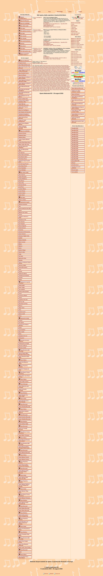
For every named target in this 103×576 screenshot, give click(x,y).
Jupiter (62, 76)
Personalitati (60, 11)
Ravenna (44, 83)
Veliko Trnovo (50, 89)
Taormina (45, 87)
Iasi (42, 76)
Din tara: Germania (56, 26)
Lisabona (57, 77)
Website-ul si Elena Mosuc (76, 46)
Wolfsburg (34, 90)
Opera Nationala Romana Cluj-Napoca (77, 97)
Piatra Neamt (40, 82)
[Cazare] (80, 74)
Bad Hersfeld (63, 65)
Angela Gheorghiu (47, 24)
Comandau (59, 70)
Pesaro (60, 81)
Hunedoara (39, 76)
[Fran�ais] (75, 18)
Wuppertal (42, 90)
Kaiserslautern (66, 76)
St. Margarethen (53, 86)
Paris (54, 81)
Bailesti (36, 66)
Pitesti (44, 82)
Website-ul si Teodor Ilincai (76, 47)
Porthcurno (58, 82)
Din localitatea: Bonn (47, 26)
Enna (51, 72)
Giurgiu (51, 73)
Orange (67, 80)
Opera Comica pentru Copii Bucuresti (78, 122)
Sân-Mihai (67, 83)
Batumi (50, 66)
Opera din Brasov (75, 94)
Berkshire (38, 67)
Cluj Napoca (49, 70)
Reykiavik (55, 83)
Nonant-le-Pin (55, 80)
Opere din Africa (74, 59)
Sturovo (68, 86)
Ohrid (62, 80)
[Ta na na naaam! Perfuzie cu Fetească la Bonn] (38, 31)
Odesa (59, 80)
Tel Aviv (65, 87)
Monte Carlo (63, 79)
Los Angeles (66, 77)
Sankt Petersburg (49, 84)
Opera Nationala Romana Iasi (77, 101)
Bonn (56, 67)
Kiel (37, 77)
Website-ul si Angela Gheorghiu (77, 44)
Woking (68, 89)
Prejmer (64, 82)
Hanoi (51, 75)
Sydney (37, 87)
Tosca (53, 24)
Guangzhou (40, 75)
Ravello (40, 83)
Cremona (46, 71)
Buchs (57, 68)
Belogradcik (67, 66)
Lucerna (34, 78)
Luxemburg (40, 78)
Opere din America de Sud (76, 64)
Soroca (44, 86)
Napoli (45, 80)
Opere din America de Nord (76, 63)
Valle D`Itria (34, 89)
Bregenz (45, 68)
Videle (60, 89)
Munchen (38, 80)
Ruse (64, 83)
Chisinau (41, 70)
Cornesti (39, 71)
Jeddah (58, 76)
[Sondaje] (78, 77)
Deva (52, 71)
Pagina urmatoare (43, 63)
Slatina (68, 85)
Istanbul (53, 76)
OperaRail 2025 (64, 23)
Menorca (49, 79)
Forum (70, 11)
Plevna (47, 82)
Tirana (38, 88)
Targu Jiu (53, 87)
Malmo (65, 78)
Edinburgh (43, 72)
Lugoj (37, 78)
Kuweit (41, 77)
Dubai (64, 71)
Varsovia (42, 89)
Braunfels (42, 68)
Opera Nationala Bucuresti (77, 88)
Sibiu (48, 85)
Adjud (44, 65)
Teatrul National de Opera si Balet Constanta (78, 108)
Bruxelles (53, 68)
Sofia (37, 86)
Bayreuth (54, 66)
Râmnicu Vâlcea (35, 83)
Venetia (54, 89)
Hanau (48, 75)
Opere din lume (74, 53)
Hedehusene (58, 75)
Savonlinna (37, 85)
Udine (59, 88)
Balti (39, 66)
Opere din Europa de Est (76, 54)
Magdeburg (62, 78)
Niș (51, 80)
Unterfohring (62, 88)
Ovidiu (42, 81)
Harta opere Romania (75, 33)
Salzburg (37, 84)
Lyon (47, 78)
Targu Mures (58, 87)
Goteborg (65, 73)
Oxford (45, 81)
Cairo (55, 69)
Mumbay (34, 80)
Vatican (45, 89)
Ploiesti (50, 82)
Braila (66, 67)
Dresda (61, 71)
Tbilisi (62, 87)
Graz (37, 75)
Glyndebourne (60, 73)
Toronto (43, 88)
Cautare (72, 24)
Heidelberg (63, 75)
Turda (56, 88)
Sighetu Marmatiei (53, 85)
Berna (44, 67)
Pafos (48, 81)
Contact (80, 11)
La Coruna (45, 77)
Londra (62, 77)
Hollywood (34, 76)
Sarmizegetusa (64, 84)
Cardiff (68, 69)
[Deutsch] (81, 17)
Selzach (41, 85)
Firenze (62, 72)
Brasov (33, 68)
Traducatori (73, 27)
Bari (45, 66)
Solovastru (41, 86)
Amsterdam (48, 65)
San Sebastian (43, 84)
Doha (54, 71)
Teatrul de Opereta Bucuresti (76, 118)
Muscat (41, 80)
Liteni (60, 77)
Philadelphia (34, 82)
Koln (39, 77)
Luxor (44, 78)
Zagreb (45, 90)
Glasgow (55, 73)
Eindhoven (48, 72)
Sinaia (62, 85)
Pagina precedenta (36, 63)
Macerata (54, 78)
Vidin (63, 89)
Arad (51, 65)
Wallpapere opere (74, 51)
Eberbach (39, 72)
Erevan (53, 72)
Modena (59, 79)
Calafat (57, 69)
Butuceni (43, 69)
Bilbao (47, 67)
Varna (38, 89)
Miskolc (56, 79)
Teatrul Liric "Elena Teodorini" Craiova (76, 91)
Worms (38, 90)
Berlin (41, 67)
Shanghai (45, 85)
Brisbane (49, 68)
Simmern (59, 85)
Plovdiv (53, 82)
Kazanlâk (34, 77)
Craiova (42, 71)
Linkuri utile (73, 30)
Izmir (56, 76)
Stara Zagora (59, 86)
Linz (54, 77)
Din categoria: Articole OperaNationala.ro (51, 23)
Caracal (65, 69)
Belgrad (63, 66)
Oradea (64, 80)
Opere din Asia (74, 60)
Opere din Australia (75, 62)
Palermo (51, 81)
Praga (61, 82)
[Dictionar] (75, 83)
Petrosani (64, 81)
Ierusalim (45, 76)
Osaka (33, 81)
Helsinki (67, 75)
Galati (41, 73)
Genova (44, 73)
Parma (57, 81)
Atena (57, 65)
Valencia (67, 88)
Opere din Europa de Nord (76, 57)
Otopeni (39, 81)
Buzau (50, 69)
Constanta (64, 70)
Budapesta (65, 68)
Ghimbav (48, 73)
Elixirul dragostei (46, 43)
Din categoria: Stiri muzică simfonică (50, 57)
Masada (34, 79)
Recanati (48, 83)
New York (48, 80)
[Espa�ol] (80, 18)
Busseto (39, 69)
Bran (68, 67)
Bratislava (38, 68)
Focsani (66, 72)
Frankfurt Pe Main (36, 73)
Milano (52, 79)
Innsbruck (49, 76)
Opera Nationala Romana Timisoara (77, 104)
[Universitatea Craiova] (78, 82)
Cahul (53, 69)
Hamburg (44, 75)
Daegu (49, 71)
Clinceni (44, 70)
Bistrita (50, 67)
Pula (67, 82)
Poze (49, 11)
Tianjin (68, 87)
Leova (49, 77)
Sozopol (48, 86)
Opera (39, 11)
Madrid (58, 78)
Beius (60, 66)
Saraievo (59, 84)
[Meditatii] (76, 74)
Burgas (36, 69)
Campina (61, 69)
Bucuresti (60, 68)
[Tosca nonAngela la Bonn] (38, 18)
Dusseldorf (34, 72)
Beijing (57, 66)
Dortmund (58, 71)
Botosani (62, 67)
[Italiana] (78, 17)
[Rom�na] (74, 17)
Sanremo (55, 84)
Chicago (37, 70)
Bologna (53, 67)
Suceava (34, 87)
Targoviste (49, 87)
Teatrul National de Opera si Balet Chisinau (78, 115)
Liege (52, 77)
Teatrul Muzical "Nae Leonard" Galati (76, 111)
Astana (54, 65)
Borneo (59, 67)
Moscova (68, 79)
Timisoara (34, 88)
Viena (65, 89)
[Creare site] (80, 83)
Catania (34, 70)
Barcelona (42, 66)
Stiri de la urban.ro (63, 57)
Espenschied (58, 72)
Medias (41, 79)
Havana (53, 75)
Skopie (65, 85)
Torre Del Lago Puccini (50, 88)
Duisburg (67, 71)
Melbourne (45, 79)
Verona (57, 89)
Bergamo (34, 67)
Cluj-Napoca (54, 70)
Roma (59, 83)
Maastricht (50, 78)
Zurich (48, 90)
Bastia (47, 66)
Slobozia (34, 86)
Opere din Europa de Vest (76, 56)
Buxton (46, 69)
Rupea (61, 83)
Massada (38, 79)
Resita (51, 83)
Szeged (41, 87)
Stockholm (64, 86)
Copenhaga (34, 71)
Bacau (59, 65)
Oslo (36, 81)
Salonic (33, 84)
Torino (41, 88)
